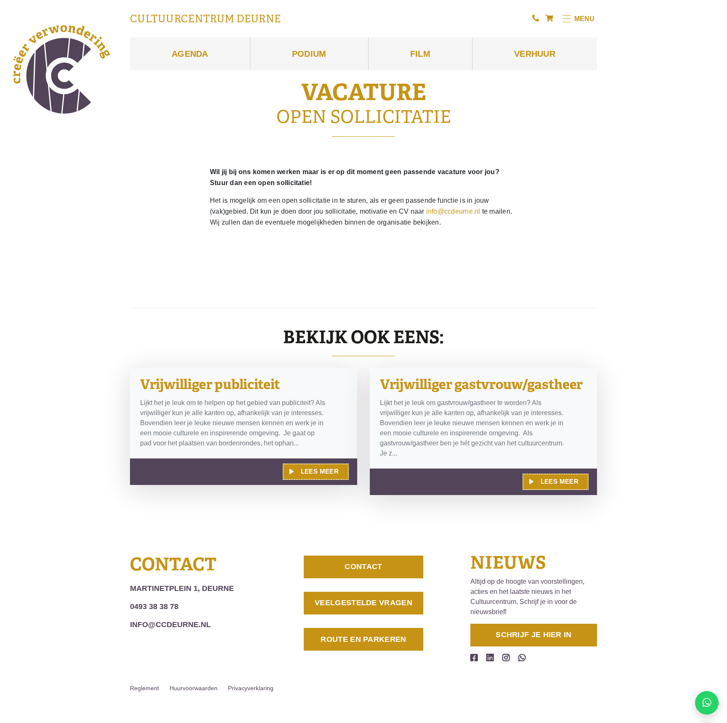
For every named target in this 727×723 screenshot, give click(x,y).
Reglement (144, 688)
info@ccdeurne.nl (453, 211)
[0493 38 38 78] (535, 18)
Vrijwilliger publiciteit (210, 384)
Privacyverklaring (250, 688)
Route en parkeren (363, 639)
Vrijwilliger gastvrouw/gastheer (481, 384)
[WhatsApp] (522, 657)
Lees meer (320, 471)
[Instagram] (506, 657)
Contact (363, 566)
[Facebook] (474, 657)
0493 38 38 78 (154, 606)
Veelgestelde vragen (363, 603)
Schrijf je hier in (533, 634)
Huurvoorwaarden (194, 688)
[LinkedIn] (490, 657)
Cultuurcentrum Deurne (205, 19)
